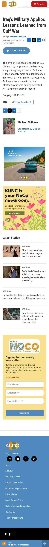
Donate (40, 4)
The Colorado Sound (14, 518)
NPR (22, 95)
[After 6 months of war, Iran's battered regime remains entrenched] (11, 251)
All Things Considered (21, 102)
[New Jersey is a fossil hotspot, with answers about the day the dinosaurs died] (11, 314)
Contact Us (10, 512)
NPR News (26, 246)
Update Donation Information (17, 506)
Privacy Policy (11, 494)
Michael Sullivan (18, 36)
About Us (9, 471)
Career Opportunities (14, 483)
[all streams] (45, 543)
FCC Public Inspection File (16, 488)
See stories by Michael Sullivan (29, 130)
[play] (4, 543)
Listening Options (12, 477)
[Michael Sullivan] (9, 126)
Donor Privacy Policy (14, 500)
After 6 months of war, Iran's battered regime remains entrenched (32, 253)
